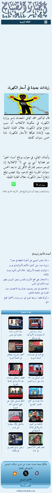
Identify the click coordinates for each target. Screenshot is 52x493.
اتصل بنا (26, 485)
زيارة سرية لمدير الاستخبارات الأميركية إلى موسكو (35, 334)
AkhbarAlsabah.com (25, 491)
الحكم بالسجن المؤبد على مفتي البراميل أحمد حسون (15, 404)
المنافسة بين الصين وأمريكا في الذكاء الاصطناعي (35, 427)
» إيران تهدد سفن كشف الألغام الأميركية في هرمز (29, 265)
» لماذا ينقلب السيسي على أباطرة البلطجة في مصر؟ (30, 260)
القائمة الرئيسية (25, 22)
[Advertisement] (26, 52)
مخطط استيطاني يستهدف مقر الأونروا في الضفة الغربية (15, 381)
